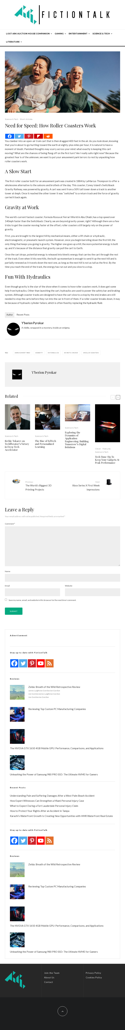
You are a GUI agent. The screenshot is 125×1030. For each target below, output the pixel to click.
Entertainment (78, 33)
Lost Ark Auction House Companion (28, 33)
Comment (10, 524)
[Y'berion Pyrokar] (13, 329)
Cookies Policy (94, 977)
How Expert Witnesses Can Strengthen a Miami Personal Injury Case (47, 800)
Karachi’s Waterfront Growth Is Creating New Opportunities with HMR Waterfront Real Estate (61, 815)
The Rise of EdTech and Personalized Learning (45, 443)
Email (7, 586)
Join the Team (52, 973)
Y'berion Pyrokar (32, 323)
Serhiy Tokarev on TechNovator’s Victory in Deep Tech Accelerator (17, 445)
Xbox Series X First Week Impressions (86, 486)
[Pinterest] (28, 136)
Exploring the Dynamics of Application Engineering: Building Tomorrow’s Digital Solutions (77, 440)
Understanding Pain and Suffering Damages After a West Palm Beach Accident (52, 795)
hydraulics (54, 353)
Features (107, 448)
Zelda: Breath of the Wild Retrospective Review (54, 686)
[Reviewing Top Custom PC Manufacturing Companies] (17, 714)
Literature (13, 42)
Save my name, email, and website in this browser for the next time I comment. (42, 600)
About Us (49, 977)
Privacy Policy (93, 973)
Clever (98, 448)
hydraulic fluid (94, 302)
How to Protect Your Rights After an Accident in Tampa (39, 810)
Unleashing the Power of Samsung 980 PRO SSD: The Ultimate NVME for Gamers (54, 774)
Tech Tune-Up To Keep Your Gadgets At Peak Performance (107, 459)
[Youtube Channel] (41, 663)
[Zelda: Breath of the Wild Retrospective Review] (17, 692)
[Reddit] (48, 136)
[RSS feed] (49, 663)
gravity (39, 353)
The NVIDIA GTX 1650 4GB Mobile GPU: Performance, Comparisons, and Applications (57, 748)
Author (10, 315)
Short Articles (26, 119)
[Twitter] (19, 136)
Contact (48, 982)
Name (7, 571)
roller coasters (91, 353)
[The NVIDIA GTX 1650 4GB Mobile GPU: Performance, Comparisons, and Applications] (17, 736)
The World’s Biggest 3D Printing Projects (38, 486)
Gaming (59, 33)
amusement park (23, 353)
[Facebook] (9, 136)
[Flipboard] (38, 136)
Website (68, 586)
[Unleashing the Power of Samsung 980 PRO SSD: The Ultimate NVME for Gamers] (17, 762)
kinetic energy (71, 353)
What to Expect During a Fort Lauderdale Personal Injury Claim (44, 805)
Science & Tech (101, 33)
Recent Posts (23, 315)
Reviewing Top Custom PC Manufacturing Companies (57, 708)
